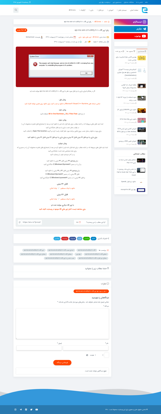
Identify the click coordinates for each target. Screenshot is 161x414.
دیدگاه (106, 306)
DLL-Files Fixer (72, 114)
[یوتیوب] (37, 410)
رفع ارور (78, 254)
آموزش (111, 10)
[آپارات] (26, 410)
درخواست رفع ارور (104, 2)
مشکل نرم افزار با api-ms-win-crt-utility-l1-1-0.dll (93, 258)
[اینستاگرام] (15, 410)
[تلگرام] (21, 410)
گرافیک (83, 10)
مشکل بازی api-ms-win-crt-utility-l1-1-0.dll (33, 254)
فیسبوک (72, 238)
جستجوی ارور (117, 2)
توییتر (79, 238)
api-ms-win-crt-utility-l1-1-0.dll (86, 250)
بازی (91, 10)
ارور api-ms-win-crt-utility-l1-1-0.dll (34, 250)
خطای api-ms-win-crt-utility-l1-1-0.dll (96, 254)
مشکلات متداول (129, 2)
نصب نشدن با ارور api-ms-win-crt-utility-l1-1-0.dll (60, 258)
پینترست (64, 238)
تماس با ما (139, 2)
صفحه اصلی (134, 10)
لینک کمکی (53, 188)
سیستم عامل (122, 10)
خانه (146, 2)
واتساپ (86, 238)
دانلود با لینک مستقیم (68, 188)
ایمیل (59, 343)
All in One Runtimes (56, 114)
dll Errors (72, 10)
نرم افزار (101, 10)
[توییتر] (31, 410)
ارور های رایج (87, 37)
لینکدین (57, 238)
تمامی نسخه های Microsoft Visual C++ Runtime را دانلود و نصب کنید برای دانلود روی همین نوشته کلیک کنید (62, 103)
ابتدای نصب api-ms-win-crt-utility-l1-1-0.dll (61, 250)
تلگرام (93, 238)
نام (106, 343)
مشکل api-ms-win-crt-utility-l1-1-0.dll (61, 254)
